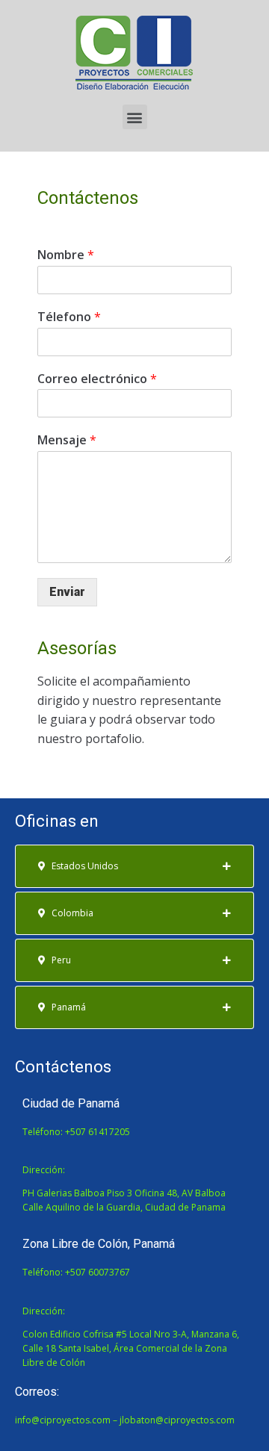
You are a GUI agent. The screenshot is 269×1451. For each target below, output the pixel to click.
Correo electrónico (97, 379)
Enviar (67, 592)
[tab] (134, 866)
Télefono (69, 317)
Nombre (65, 255)
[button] (135, 117)
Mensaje (66, 440)
